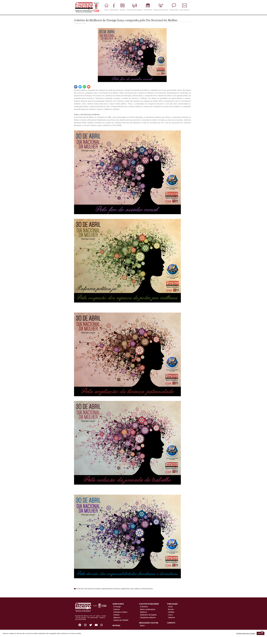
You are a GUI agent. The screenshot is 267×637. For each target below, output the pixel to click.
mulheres (137, 589)
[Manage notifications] (262, 632)
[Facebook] (79, 624)
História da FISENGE (120, 620)
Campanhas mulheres (147, 618)
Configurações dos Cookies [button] (245, 633)
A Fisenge (117, 607)
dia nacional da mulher (92, 589)
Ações (142, 626)
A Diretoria (143, 607)
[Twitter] (90, 624)
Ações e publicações (147, 609)
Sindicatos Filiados (120, 612)
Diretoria (116, 609)
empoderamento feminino (110, 589)
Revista (171, 609)
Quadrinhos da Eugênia (148, 615)
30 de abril (80, 589)
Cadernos (171, 618)
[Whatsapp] (101, 624)
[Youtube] (96, 624)
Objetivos (116, 618)
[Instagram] (85, 624)
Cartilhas (171, 612)
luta (131, 589)
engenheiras (125, 589)
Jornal (170, 607)
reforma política (147, 589)
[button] (75, 86)
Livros (170, 615)
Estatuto (116, 615)
